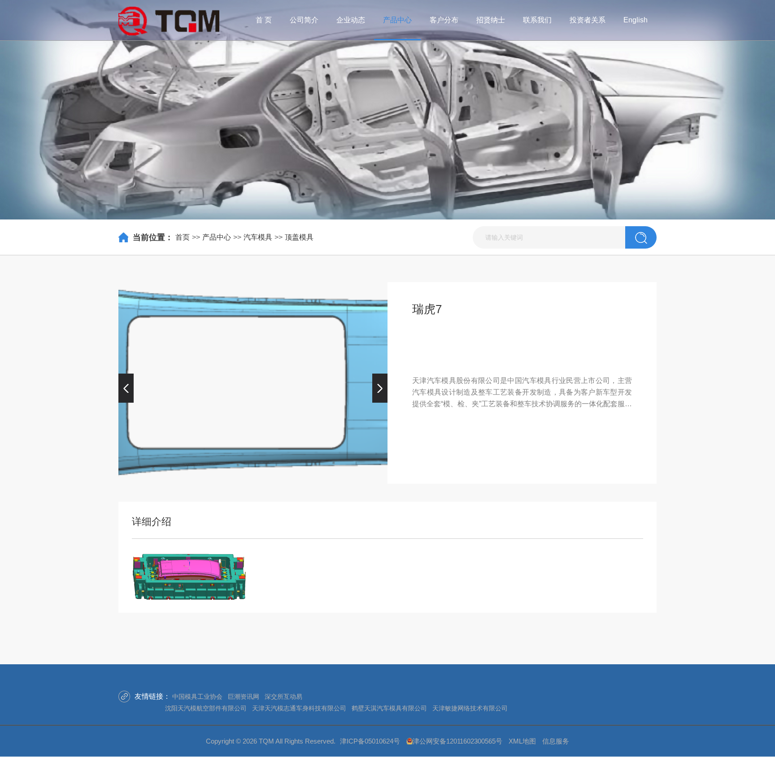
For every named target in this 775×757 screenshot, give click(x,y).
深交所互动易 (283, 696)
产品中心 (397, 20)
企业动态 (350, 20)
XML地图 (522, 741)
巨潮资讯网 (243, 696)
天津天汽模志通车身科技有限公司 (299, 708)
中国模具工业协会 (197, 696)
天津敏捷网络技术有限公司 (470, 708)
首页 (182, 237)
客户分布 (444, 20)
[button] (126, 388)
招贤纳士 (490, 20)
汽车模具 (258, 237)
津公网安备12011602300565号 (457, 741)
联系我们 (537, 20)
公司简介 (304, 20)
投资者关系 (587, 20)
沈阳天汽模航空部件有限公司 (206, 708)
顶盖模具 (299, 237)
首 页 (264, 20)
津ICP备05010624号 (370, 741)
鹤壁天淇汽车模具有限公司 (389, 708)
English (635, 20)
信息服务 (555, 741)
